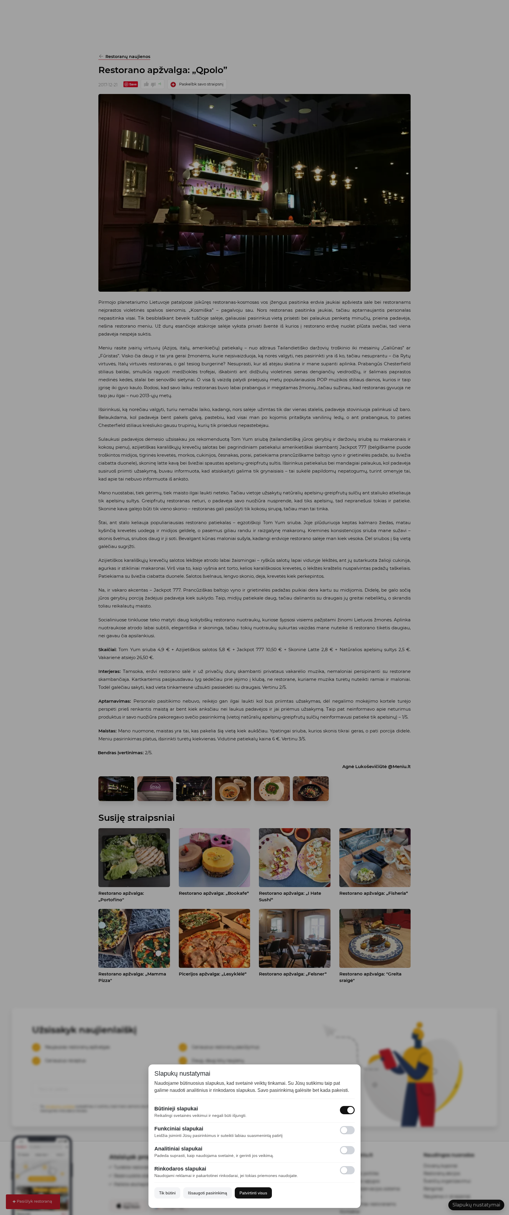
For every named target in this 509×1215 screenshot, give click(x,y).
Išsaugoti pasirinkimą (207, 1193)
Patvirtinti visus (253, 1193)
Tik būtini (167, 1193)
